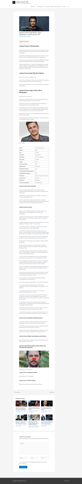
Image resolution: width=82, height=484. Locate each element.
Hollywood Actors (22, 36)
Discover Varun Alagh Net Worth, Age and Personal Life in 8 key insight (47, 422)
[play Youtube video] (34, 359)
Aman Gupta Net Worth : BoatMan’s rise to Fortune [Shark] (34, 408)
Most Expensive (41, 6)
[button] (68, 6)
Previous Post (17, 392)
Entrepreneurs (37, 425)
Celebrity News (57, 6)
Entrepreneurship (49, 6)
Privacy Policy (66, 480)
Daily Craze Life (22, 2)
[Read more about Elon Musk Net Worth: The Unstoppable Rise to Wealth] (47, 403)
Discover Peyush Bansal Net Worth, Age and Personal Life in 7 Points (21, 422)
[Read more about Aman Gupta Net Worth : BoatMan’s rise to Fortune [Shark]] (34, 403)
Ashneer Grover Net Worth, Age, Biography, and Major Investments (21, 408)
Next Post (52, 392)
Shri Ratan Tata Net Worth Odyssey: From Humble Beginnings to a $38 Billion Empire (33, 423)
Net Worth (33, 6)
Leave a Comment (18, 424)
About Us (64, 6)
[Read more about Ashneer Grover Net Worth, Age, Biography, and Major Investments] (21, 403)
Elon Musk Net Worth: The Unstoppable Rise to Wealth (46, 408)
